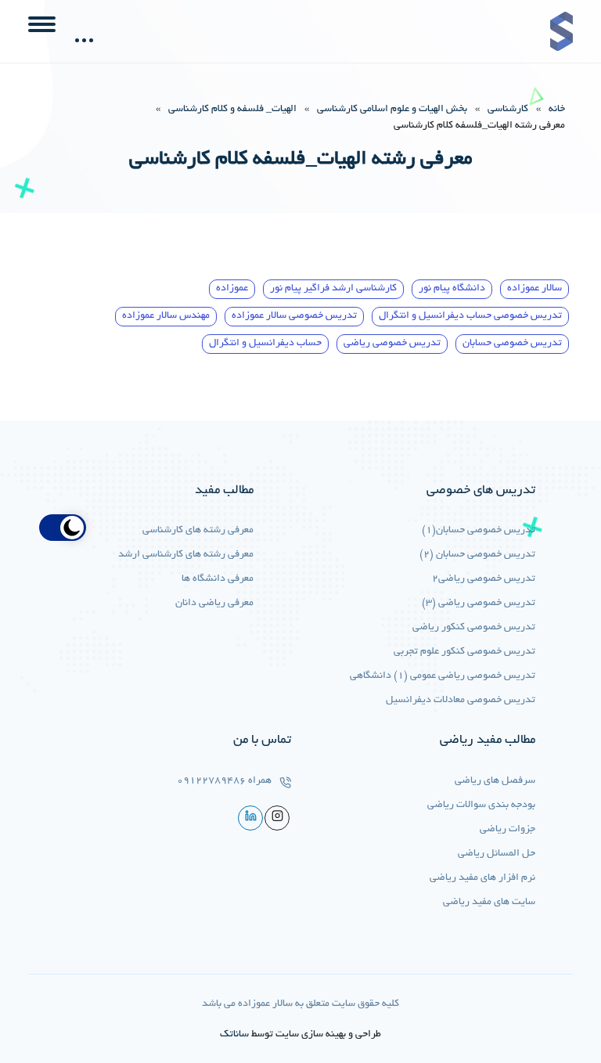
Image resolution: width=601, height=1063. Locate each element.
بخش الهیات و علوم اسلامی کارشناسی (392, 109)
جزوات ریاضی (507, 829)
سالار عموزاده (534, 288)
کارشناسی (508, 109)
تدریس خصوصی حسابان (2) (477, 555)
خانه (557, 109)
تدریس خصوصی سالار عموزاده (294, 316)
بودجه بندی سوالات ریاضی (481, 805)
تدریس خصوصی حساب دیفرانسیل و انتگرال (470, 316)
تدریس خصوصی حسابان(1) (478, 530)
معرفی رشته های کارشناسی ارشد (186, 555)
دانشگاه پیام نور (452, 288)
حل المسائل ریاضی (496, 854)
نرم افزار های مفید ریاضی (482, 878)
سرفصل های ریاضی (495, 781)
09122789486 (211, 781)
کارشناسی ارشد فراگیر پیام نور (333, 288)
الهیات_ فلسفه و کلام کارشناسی (232, 109)
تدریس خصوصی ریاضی (392, 343)
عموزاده (232, 288)
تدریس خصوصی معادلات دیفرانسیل (460, 700)
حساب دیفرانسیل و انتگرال (265, 343)
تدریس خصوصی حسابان (512, 343)
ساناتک (234, 1034)
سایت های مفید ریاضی (489, 902)
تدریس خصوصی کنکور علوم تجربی (464, 652)
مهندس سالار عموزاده (166, 316)
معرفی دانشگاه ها (218, 579)
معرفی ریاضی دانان (214, 603)
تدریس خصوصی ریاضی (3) (478, 603)
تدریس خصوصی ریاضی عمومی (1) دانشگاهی (442, 676)
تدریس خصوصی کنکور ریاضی (473, 627)
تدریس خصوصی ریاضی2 (483, 579)
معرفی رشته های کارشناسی (198, 530)
